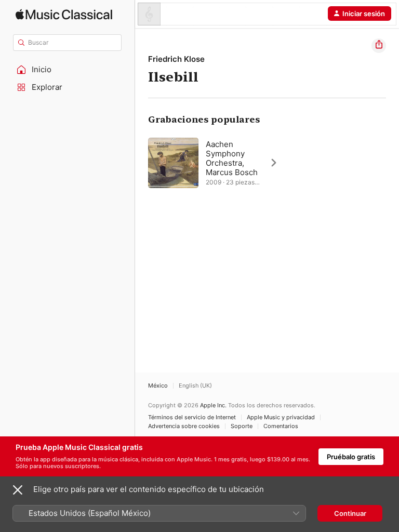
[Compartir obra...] (378, 45)
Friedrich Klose (176, 59)
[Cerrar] (17, 490)
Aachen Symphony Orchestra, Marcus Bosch (232, 158)
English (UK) (195, 386)
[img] (64, 14)
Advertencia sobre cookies (184, 426)
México (158, 386)
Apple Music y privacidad (281, 417)
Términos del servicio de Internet (192, 417)
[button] (68, 69)
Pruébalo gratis (351, 457)
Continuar (350, 513)
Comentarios (280, 426)
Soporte (241, 426)
